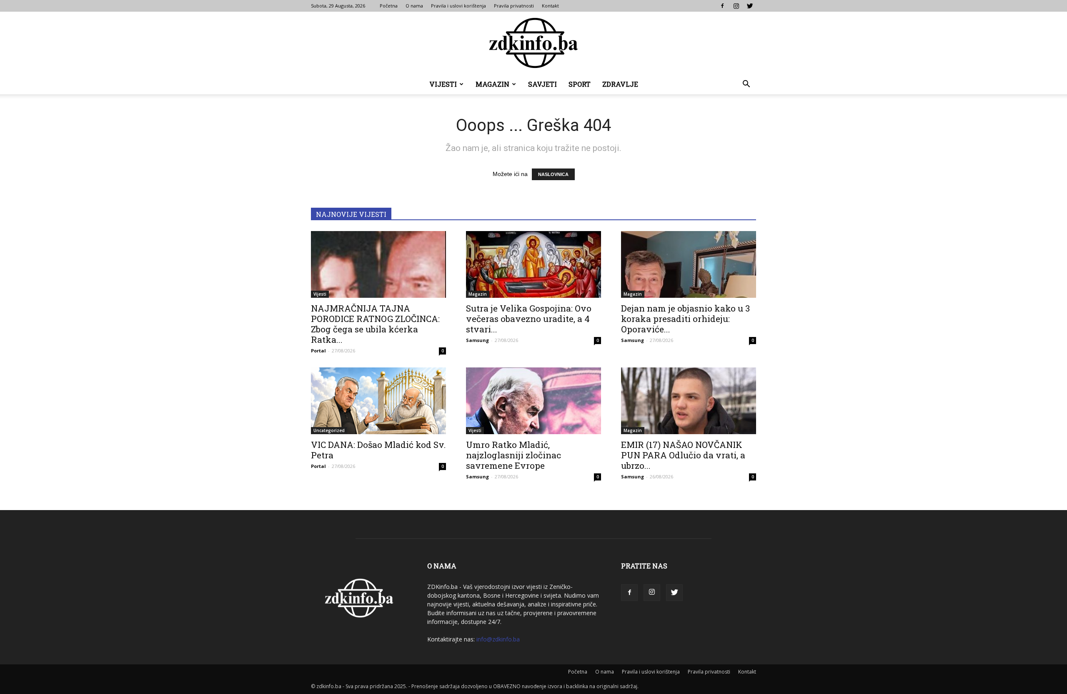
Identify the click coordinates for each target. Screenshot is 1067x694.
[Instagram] (736, 6)
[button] (746, 85)
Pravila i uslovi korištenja (458, 6)
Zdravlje (620, 84)
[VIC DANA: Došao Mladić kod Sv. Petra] (378, 400)
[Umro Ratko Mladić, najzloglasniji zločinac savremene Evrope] (533, 400)
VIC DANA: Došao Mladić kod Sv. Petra (378, 450)
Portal (318, 350)
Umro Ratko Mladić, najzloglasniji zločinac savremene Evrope (513, 455)
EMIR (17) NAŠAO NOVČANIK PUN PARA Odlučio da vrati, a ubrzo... (683, 455)
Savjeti (542, 84)
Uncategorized (329, 430)
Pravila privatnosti (514, 6)
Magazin (492, 84)
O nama (414, 6)
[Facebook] (722, 6)
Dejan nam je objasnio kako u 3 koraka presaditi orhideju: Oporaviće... (685, 318)
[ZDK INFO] (533, 43)
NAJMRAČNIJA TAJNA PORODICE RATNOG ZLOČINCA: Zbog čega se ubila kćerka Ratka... (375, 323)
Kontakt (550, 6)
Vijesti (443, 84)
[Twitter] (750, 6)
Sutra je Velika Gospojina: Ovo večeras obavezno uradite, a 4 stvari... (528, 318)
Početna (389, 6)
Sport (580, 84)
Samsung (477, 340)
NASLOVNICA (553, 174)
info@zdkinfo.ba (498, 639)
